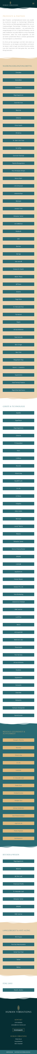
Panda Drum (18, 785)
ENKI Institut (18, 609)
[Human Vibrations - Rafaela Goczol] (10, 3)
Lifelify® (18, 564)
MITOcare (18, 284)
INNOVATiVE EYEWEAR (18, 602)
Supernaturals (18, 337)
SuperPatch (18, 420)
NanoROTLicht (18, 481)
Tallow (18, 959)
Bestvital (18, 110)
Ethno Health (18, 125)
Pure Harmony (18, 655)
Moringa (18, 254)
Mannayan (18, 201)
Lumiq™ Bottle (18, 526)
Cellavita (18, 118)
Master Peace (18, 277)
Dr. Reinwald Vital (18, 307)
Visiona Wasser (18, 579)
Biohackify (18, 700)
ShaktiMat (18, 693)
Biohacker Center (18, 216)
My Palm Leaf (18, 876)
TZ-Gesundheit (18, 443)
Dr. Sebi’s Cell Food (18, 140)
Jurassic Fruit (19, 208)
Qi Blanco (18, 496)
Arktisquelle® (18, 632)
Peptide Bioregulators (18, 163)
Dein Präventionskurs (18, 816)
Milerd (18, 625)
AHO (18, 239)
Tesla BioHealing (18, 594)
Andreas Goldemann (18, 808)
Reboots (18, 534)
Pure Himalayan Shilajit (18, 171)
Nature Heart (18, 178)
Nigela (18, 322)
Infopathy (18, 504)
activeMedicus (18, 224)
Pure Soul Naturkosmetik (18, 944)
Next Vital (18, 352)
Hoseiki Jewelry (18, 990)
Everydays (18, 72)
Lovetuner (18, 770)
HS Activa (18, 133)
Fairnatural (18, 314)
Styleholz (18, 670)
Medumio (18, 869)
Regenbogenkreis (18, 95)
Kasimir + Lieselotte (18, 367)
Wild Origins (18, 937)
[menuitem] (33, 3)
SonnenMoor (18, 80)
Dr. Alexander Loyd (18, 778)
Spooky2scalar (18, 715)
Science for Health (18, 269)
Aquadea (18, 413)
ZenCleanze (18, 87)
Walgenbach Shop (18, 360)
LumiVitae (18, 617)
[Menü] (33, 3)
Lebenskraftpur (18, 193)
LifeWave (18, 458)
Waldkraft (18, 231)
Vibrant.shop (18, 473)
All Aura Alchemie (18, 329)
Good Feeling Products (18, 382)
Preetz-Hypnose (18, 831)
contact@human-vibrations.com (18, 1025)
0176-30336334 (18, 1022)
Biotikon (18, 246)
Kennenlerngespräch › (18, 1030)
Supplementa (18, 375)
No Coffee (18, 148)
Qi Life (18, 488)
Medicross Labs (18, 640)
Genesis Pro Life (18, 587)
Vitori (18, 451)
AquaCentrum (18, 572)
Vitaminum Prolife (18, 884)
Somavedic (18, 685)
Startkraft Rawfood (18, 156)
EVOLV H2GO (18, 511)
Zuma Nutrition (18, 103)
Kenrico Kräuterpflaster (18, 549)
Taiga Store (18, 299)
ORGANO (18, 556)
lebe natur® (18, 261)
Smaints (18, 292)
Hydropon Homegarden (18, 708)
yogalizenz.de (18, 823)
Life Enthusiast (18, 186)
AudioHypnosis (18, 838)
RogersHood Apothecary (18, 390)
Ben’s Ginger (18, 345)
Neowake (18, 466)
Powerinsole (18, 647)
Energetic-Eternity (18, 740)
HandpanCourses (18, 793)
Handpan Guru (18, 800)
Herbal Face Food (18, 952)
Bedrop (18, 967)
